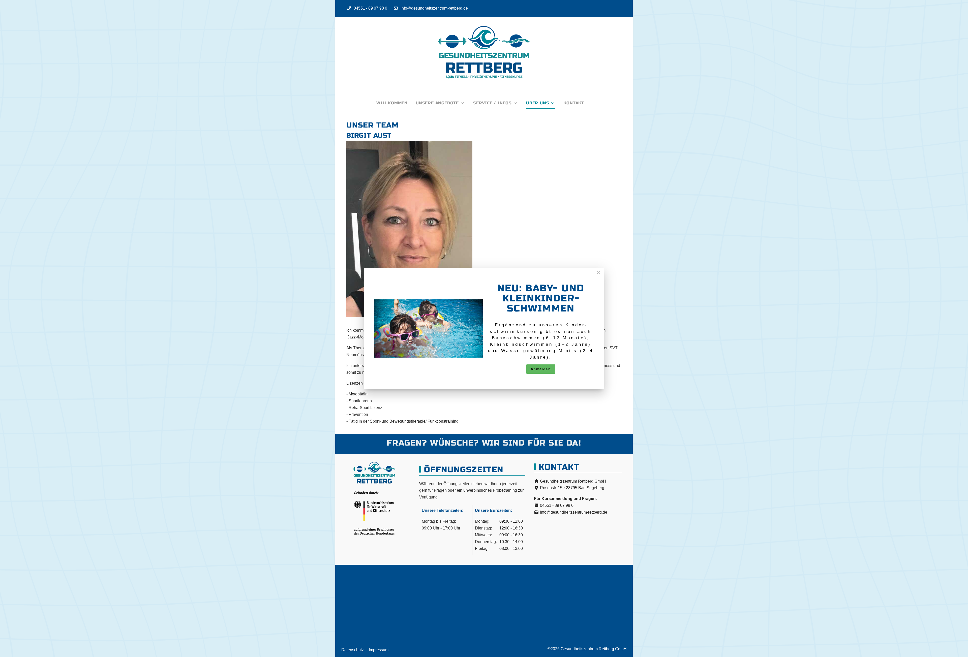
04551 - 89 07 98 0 (370, 8)
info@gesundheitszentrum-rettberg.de (434, 8)
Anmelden (541, 369)
